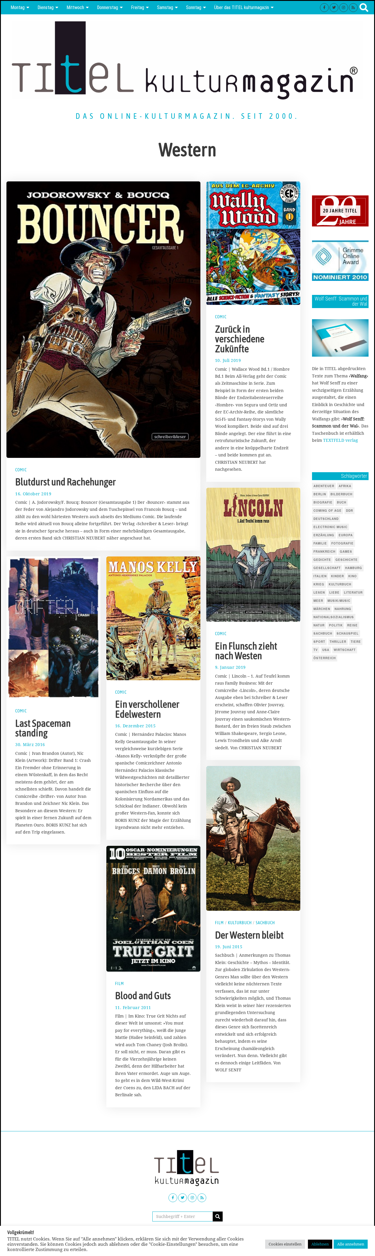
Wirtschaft (345, 650)
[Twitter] (334, 7)
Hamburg (353, 568)
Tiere (356, 642)
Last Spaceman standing (43, 727)
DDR (349, 510)
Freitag (137, 7)
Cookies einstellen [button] (285, 1244)
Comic (21, 470)
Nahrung (343, 609)
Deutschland (326, 519)
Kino (352, 576)
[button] (218, 1216)
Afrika (345, 486)
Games (346, 551)
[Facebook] (324, 7)
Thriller (338, 642)
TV (315, 650)
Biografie (323, 502)
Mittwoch (75, 7)
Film (219, 922)
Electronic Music (330, 527)
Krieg (318, 584)
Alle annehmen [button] (350, 1244)
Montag (18, 7)
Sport (319, 642)
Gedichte (322, 560)
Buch (341, 502)
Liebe (334, 592)
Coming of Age (327, 510)
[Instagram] (343, 7)
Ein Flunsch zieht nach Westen (246, 650)
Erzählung (323, 535)
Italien (320, 576)
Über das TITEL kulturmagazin (241, 7)
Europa (346, 535)
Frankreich (324, 551)
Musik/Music (339, 601)
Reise (352, 625)
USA (325, 650)
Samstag (165, 7)
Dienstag (46, 7)
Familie (320, 543)
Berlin (319, 494)
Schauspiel (348, 633)
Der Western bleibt (249, 935)
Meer (318, 601)
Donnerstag (107, 7)
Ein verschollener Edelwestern (147, 709)
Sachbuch (265, 922)
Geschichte (346, 560)
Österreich (324, 658)
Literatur (353, 592)
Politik (336, 625)
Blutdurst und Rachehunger (65, 481)
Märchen (321, 609)
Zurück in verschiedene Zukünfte (239, 339)
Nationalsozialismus (333, 617)
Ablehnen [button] (320, 1244)
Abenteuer (323, 486)
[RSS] (353, 7)
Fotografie (342, 543)
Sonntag (193, 7)
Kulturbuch (240, 922)
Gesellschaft (327, 568)
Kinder (337, 576)
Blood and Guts (143, 995)
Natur (319, 625)
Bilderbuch (341, 494)
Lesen (319, 592)
